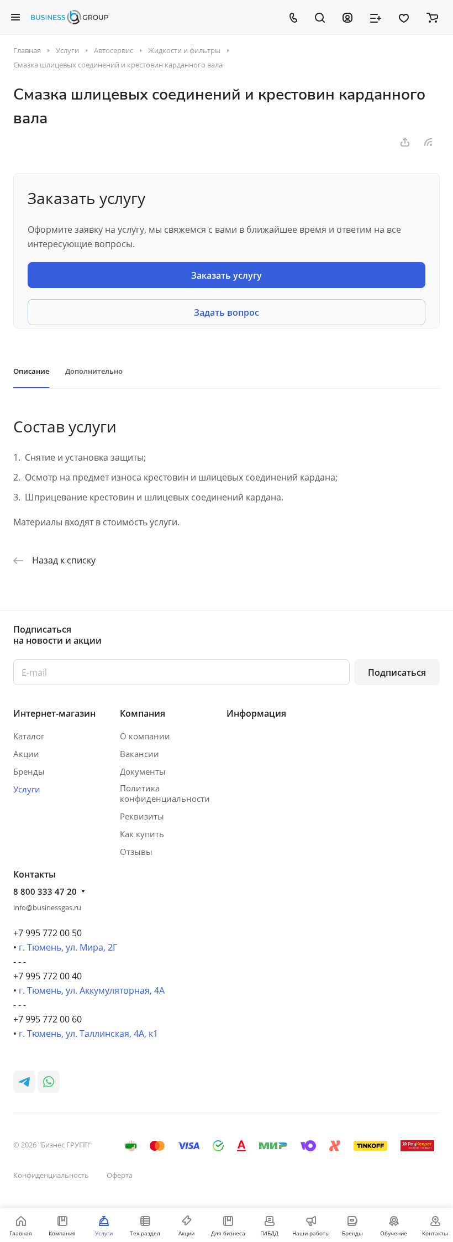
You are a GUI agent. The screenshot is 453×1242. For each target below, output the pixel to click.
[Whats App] (49, 1082)
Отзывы (136, 851)
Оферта (120, 1175)
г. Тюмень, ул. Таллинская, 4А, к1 (88, 1033)
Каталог (28, 736)
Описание (31, 371)
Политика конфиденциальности (165, 793)
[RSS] (428, 142)
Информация (256, 713)
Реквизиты (142, 816)
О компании (145, 736)
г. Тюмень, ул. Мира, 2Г (68, 947)
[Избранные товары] (404, 17)
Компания (142, 713)
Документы (143, 771)
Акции (26, 753)
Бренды (29, 771)
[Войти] (347, 17)
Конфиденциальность (51, 1175)
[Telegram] (24, 1082)
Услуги (26, 789)
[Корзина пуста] (432, 17)
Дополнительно (94, 371)
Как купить (142, 833)
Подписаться (397, 672)
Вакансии (139, 753)
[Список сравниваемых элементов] (375, 17)
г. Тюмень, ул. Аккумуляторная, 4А (92, 990)
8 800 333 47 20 (45, 891)
